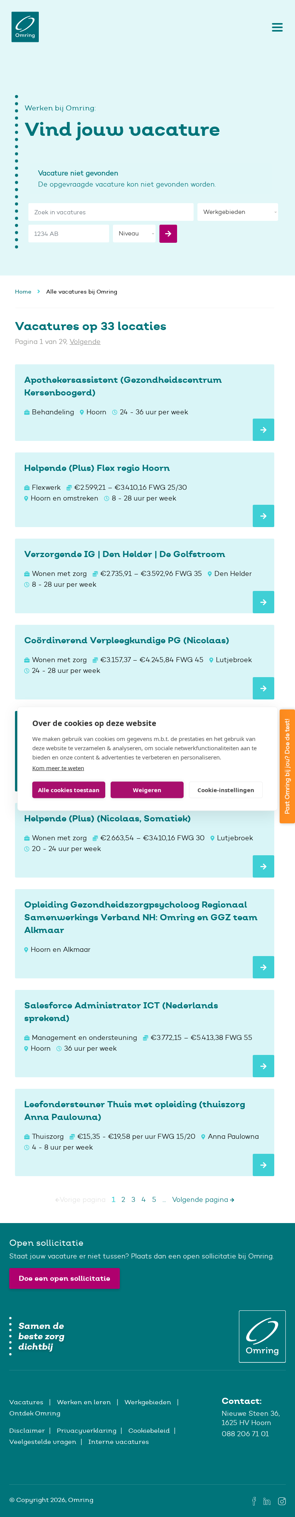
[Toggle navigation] (275, 27)
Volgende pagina (201, 1199)
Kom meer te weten (58, 767)
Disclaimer (27, 1430)
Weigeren (147, 790)
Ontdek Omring (34, 1413)
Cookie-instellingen (225, 790)
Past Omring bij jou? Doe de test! (287, 766)
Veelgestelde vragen (42, 1441)
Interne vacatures (118, 1441)
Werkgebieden (148, 1402)
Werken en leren (85, 1402)
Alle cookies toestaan (68, 790)
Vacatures (27, 1402)
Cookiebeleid (149, 1430)
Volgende (85, 341)
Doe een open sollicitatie (64, 1278)
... (164, 1199)
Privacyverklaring (86, 1430)
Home (23, 291)
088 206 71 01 (245, 1434)
